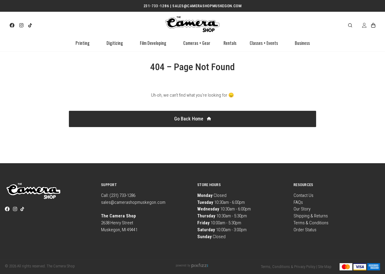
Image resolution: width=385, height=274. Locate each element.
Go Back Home (189, 119)
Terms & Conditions (311, 223)
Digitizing (114, 43)
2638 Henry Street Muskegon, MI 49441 (119, 222)
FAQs (298, 202)
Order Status (305, 229)
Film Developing (153, 43)
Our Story (302, 209)
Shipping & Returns (311, 216)
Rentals (229, 43)
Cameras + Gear (196, 43)
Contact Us (303, 195)
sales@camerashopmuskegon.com (133, 202)
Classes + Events (264, 43)
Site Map (324, 266)
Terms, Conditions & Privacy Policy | (289, 266)
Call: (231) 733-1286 (118, 195)
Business (302, 43)
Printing (82, 43)
